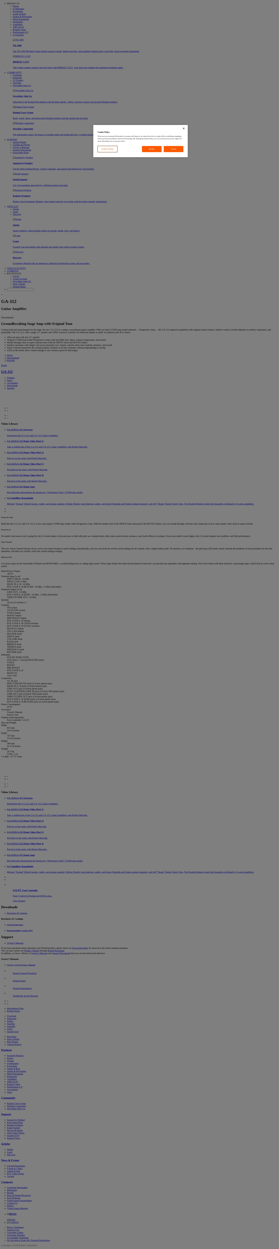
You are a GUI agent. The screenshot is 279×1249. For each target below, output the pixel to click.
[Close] (183, 128)
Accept (173, 149)
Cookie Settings (107, 149)
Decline (152, 149)
